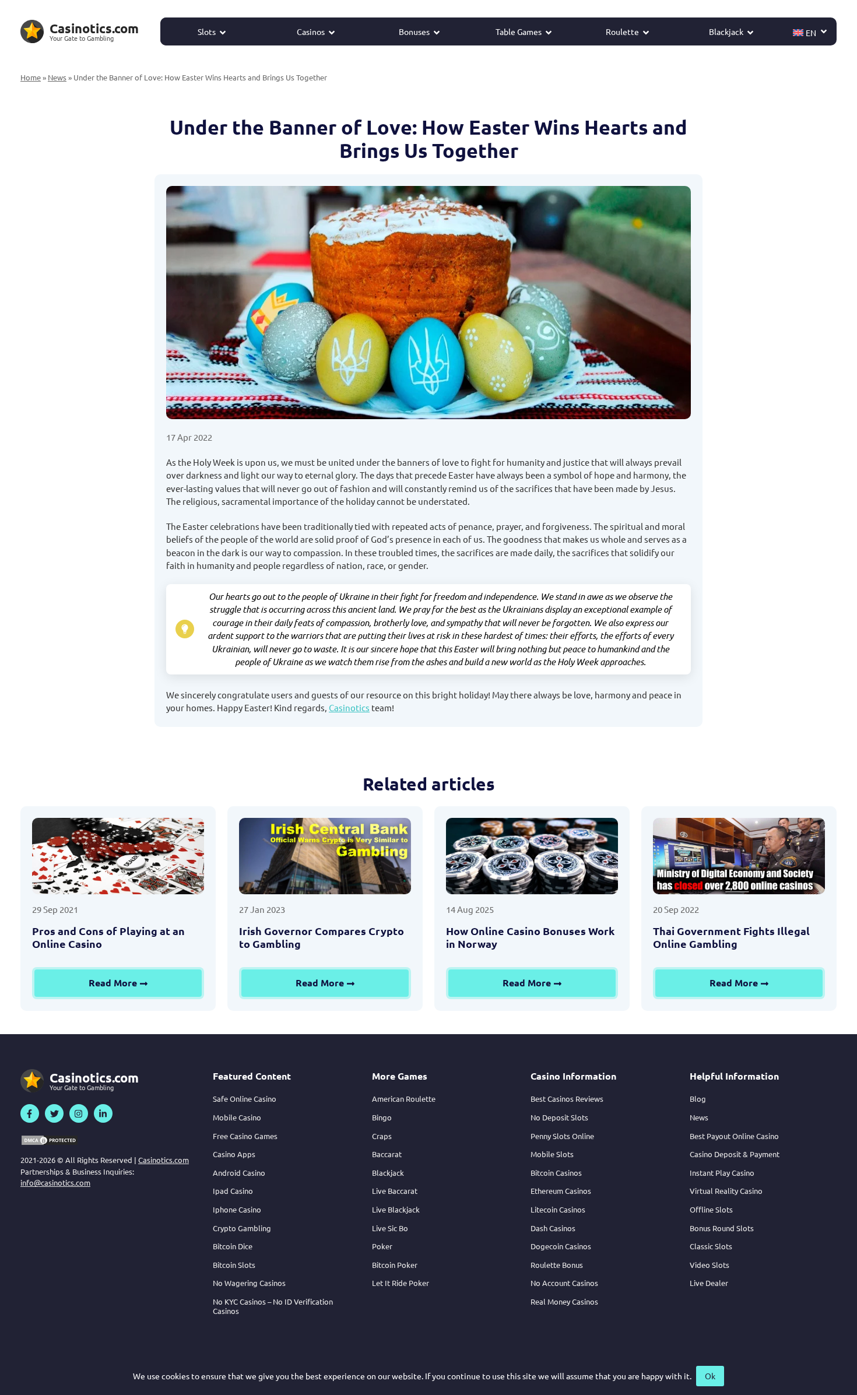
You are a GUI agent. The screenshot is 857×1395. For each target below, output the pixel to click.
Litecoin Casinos (558, 1209)
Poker (382, 1246)
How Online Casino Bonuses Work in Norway (530, 937)
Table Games (519, 31)
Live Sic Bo (390, 1228)
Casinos (311, 31)
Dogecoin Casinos (561, 1246)
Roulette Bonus (557, 1265)
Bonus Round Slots (722, 1228)
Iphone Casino (237, 1209)
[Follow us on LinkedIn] (103, 1113)
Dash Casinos (553, 1228)
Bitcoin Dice (232, 1246)
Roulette (622, 31)
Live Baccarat (394, 1191)
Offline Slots (711, 1209)
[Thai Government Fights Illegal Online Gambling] (739, 856)
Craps (382, 1136)
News (57, 77)
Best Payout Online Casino (734, 1136)
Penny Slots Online (562, 1136)
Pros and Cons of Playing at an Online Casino (108, 937)
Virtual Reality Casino (726, 1191)
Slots (207, 31)
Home (30, 77)
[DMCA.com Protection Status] (49, 1140)
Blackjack (726, 31)
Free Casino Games (245, 1136)
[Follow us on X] (54, 1113)
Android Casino (239, 1173)
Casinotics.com (163, 1160)
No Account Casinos (564, 1283)
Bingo (382, 1117)
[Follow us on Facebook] (29, 1113)
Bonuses (414, 31)
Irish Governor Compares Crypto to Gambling (321, 937)
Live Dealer (709, 1283)
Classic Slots (711, 1246)
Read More (113, 982)
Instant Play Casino (722, 1173)
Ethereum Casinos (561, 1191)
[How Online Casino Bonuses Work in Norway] (532, 856)
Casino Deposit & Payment (734, 1154)
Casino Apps (234, 1154)
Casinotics (349, 707)
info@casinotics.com (55, 1182)
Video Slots (709, 1265)
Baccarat (387, 1154)
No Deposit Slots (559, 1117)
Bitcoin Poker (394, 1265)
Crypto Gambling (242, 1228)
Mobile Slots (552, 1154)
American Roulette (403, 1099)
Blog (698, 1099)
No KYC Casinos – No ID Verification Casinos (273, 1306)
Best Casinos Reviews (567, 1099)
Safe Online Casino (244, 1099)
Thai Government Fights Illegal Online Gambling (731, 937)
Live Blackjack (396, 1209)
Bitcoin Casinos (556, 1173)
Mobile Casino (237, 1117)
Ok (710, 1376)
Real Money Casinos (564, 1301)
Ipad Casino (233, 1191)
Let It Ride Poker (400, 1283)
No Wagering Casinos (249, 1283)
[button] (810, 31)
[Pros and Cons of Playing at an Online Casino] (118, 856)
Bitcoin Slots (234, 1265)
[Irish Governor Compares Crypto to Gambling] (325, 856)
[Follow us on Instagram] (78, 1113)
